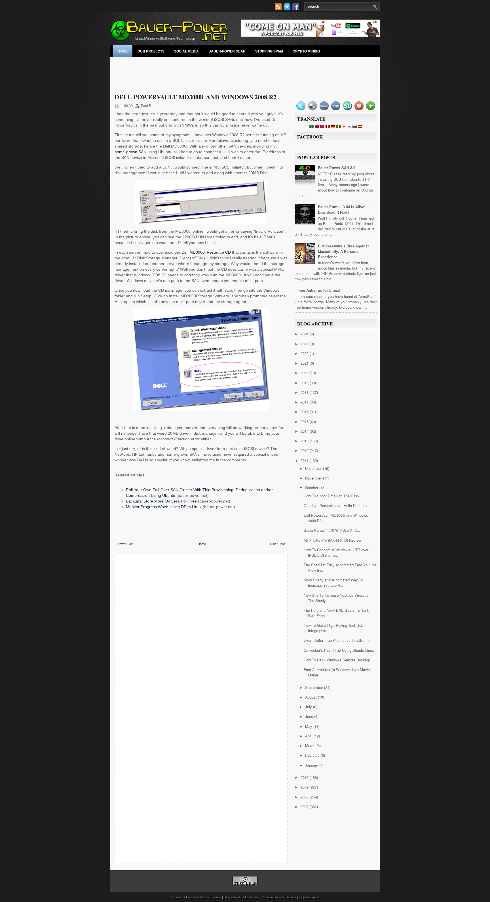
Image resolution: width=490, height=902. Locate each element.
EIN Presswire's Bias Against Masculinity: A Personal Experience (343, 251)
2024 (305, 334)
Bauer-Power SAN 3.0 (336, 167)
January (312, 765)
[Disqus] (201, 632)
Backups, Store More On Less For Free (161, 501)
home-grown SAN (130, 152)
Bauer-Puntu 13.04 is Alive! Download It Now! (341, 209)
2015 (305, 421)
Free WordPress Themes (203, 897)
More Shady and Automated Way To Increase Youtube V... (333, 582)
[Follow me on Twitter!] (288, 8)
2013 (305, 440)
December (314, 468)
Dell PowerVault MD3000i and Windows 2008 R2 (195, 97)
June (309, 716)
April (309, 736)
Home (123, 51)
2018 (305, 392)
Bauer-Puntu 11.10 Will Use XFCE (332, 530)
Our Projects (151, 51)
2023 (305, 343)
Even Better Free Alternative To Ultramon (337, 640)
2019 (305, 382)
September (314, 687)
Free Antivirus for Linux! (318, 290)
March (310, 745)
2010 (305, 777)
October (312, 487)
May (309, 726)
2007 (305, 806)
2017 (305, 402)
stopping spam (269, 51)
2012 (305, 450)
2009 (305, 787)
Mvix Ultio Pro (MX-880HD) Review (332, 540)
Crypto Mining (306, 51)
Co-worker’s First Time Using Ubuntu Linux (339, 650)
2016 (305, 411)
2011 (305, 460)
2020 (305, 372)
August (311, 697)
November (314, 478)
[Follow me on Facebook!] (296, 8)
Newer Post (125, 543)
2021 (305, 363)
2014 (305, 431)
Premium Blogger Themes (278, 897)
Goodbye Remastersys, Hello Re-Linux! (336, 505)
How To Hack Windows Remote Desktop (337, 660)
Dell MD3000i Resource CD (206, 252)
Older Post (277, 543)
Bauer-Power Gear (227, 51)
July (309, 706)
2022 (305, 353)
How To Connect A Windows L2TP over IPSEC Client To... (336, 552)
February (313, 755)
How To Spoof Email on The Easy (331, 496)
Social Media (186, 51)
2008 (305, 797)
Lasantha (251, 897)
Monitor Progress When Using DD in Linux (164, 506)
